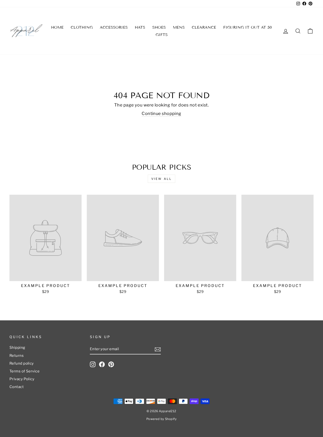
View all (161, 179)
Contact (16, 386)
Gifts (162, 34)
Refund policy (21, 363)
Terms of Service (24, 371)
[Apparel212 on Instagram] (93, 364)
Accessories (114, 27)
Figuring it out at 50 (247, 27)
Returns (16, 355)
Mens (179, 27)
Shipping (17, 347)
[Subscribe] (158, 349)
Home (57, 27)
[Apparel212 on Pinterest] (111, 364)
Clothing (82, 27)
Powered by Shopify (161, 419)
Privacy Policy (21, 379)
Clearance (204, 27)
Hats (140, 27)
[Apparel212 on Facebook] (102, 364)
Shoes (159, 27)
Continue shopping (161, 113)
